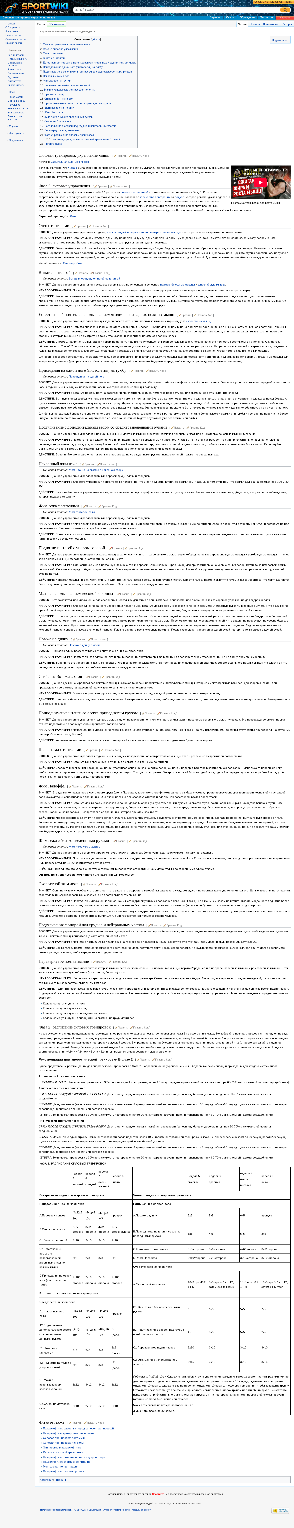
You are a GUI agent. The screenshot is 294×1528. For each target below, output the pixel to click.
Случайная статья (15, 39)
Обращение (247, 17)
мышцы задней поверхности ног (127, 232)
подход (179, 197)
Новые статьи (13, 35)
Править (255, 24)
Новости (285, 17)
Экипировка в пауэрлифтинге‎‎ (62, 1447)
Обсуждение (56, 24)
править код (139, 155)
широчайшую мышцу (211, 284)
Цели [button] (12, 92)
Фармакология (16, 73)
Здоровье (13, 77)
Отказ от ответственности (116, 1510)
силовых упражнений (135, 192)
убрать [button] (96, 39)
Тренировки (14, 69)
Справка (215, 17)
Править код (271, 24)
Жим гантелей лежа (82, 512)
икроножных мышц (198, 321)
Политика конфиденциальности (56, 1510)
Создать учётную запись (268, 1)
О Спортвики (12, 27)
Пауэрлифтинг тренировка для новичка (69, 1433)
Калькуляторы (16, 55)
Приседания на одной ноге (86, 376)
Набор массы (15, 97)
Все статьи (11, 31)
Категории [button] (15, 50)
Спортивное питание (15, 64)
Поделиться (279, 40)
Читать (242, 24)
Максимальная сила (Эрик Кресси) (70, 161)
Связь (230, 17)
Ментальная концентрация (60, 1466)
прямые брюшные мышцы (177, 284)
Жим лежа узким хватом (85, 846)
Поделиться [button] (16, 140)
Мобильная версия (141, 1510)
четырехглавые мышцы (165, 232)
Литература (14, 81)
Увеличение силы (18, 108)
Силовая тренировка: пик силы (63, 1442)
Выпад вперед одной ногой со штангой (94, 278)
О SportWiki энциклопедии (87, 1510)
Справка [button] (14, 126)
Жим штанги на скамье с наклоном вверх (96, 469)
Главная (10, 23)
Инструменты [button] (17, 133)
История (287, 24)
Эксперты (266, 17)
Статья (41, 24)
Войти (288, 1)
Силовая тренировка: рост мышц (64, 1437)
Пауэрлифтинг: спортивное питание (66, 1461)
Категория (46, 1479)
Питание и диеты (18, 59)
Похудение (14, 104)
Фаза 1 (72, 167)
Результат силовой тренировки (63, 1452)
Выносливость (16, 112)
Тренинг (61, 1479)
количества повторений (155, 197)
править (122, 155)
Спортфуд (158, 1494)
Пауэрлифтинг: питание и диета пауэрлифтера (74, 1457)
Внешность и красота (15, 118)
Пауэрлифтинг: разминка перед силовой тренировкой (78, 1428)
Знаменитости (16, 85)
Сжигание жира (16, 100)
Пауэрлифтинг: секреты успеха (63, 1471)
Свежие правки (14, 43)
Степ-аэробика (73, 263)
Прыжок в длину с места (85, 645)
